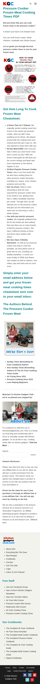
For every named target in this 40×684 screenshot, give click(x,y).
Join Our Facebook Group (17, 587)
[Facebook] (25, 675)
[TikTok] (27, 680)
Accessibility (30, 667)
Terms (15, 667)
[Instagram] (30, 675)
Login (8, 569)
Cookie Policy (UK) (19, 671)
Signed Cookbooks (14, 658)
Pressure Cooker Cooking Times (19, 613)
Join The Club (11, 566)
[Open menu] (35, 4)
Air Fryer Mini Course (15, 600)
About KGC (11, 549)
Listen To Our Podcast (15, 572)
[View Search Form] (30, 4)
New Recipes (11, 556)
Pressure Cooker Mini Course (18, 604)
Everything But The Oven (16, 552)
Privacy (7, 667)
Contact (21, 667)
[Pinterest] (32, 680)
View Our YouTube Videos (17, 597)
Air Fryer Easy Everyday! (16, 632)
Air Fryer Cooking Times (16, 610)
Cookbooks (10, 559)
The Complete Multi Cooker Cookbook (22, 635)
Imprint (30, 671)
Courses (9, 562)
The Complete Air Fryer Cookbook (20, 628)
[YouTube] (34, 675)
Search (5, 451)
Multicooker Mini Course (16, 607)
